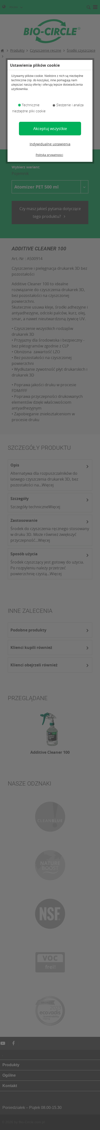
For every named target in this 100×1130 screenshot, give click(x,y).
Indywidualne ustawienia (50, 144)
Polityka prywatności (49, 155)
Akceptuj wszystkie (50, 128)
